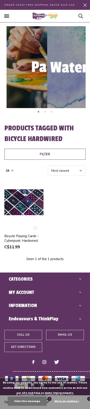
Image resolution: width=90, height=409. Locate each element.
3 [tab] (51, 112)
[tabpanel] (24, 67)
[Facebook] (33, 362)
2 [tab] (45, 112)
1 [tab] (38, 112)
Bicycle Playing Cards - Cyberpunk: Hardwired (21, 238)
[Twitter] (56, 362)
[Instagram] (44, 362)
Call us (23, 335)
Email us (65, 335)
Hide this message (27, 401)
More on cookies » (66, 401)
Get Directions (23, 347)
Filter (45, 154)
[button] (6, 16)
